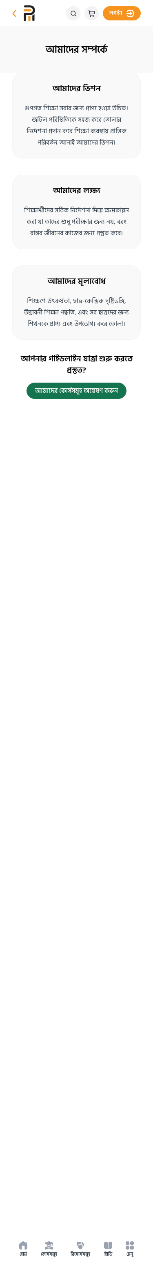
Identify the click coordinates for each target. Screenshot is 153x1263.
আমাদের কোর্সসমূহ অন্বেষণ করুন (76, 390)
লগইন (115, 13)
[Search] (73, 13)
